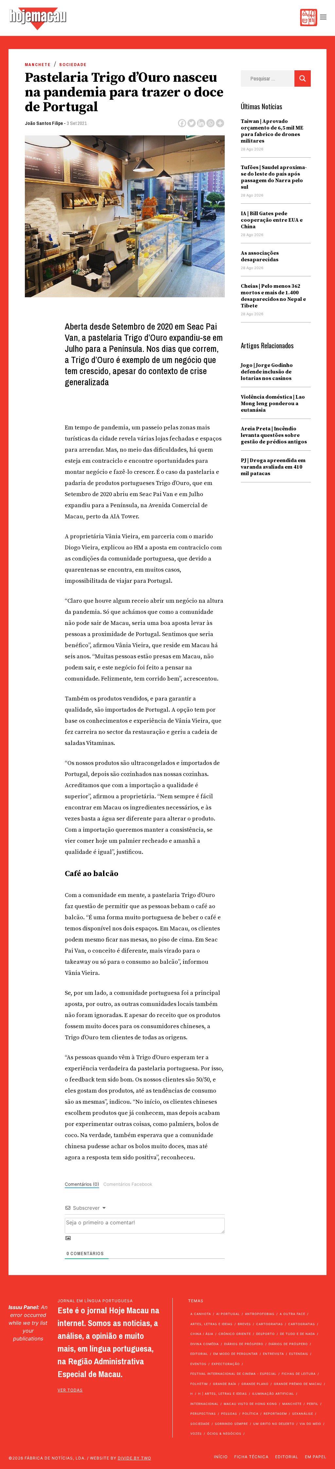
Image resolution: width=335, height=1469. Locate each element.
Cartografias (269, 1324)
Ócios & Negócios (224, 1433)
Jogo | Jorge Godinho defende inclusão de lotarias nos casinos (267, 372)
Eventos (198, 1364)
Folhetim (199, 1384)
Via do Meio (310, 1424)
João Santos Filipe (44, 123)
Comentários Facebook (127, 1184)
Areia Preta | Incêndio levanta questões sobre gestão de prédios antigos (274, 435)
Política (250, 1413)
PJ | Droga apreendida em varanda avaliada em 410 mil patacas (273, 467)
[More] (220, 123)
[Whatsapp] (210, 123)
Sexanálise (302, 1413)
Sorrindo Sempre (231, 1424)
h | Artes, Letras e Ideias (222, 1393)
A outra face (292, 1314)
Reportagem (275, 1413)
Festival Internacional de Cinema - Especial (233, 1373)
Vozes (196, 1433)
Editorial (199, 1354)
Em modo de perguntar (235, 1354)
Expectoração (226, 1364)
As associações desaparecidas (260, 256)
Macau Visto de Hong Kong (250, 1404)
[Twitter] (191, 123)
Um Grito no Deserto (273, 1424)
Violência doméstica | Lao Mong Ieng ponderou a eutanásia (273, 403)
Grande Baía (224, 1384)
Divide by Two (134, 1458)
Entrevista (273, 1354)
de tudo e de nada (297, 1334)
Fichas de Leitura (299, 1373)
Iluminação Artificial (273, 1393)
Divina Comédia (204, 1344)
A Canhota (200, 1314)
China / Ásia (201, 1334)
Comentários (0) (82, 1184)
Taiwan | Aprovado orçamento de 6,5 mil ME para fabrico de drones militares (272, 131)
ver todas (70, 1390)
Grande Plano (255, 1384)
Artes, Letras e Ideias (211, 1324)
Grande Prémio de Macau (298, 1384)
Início (221, 1456)
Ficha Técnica (251, 1456)
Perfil (312, 1404)
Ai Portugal (228, 1314)
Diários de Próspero (243, 1344)
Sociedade (73, 64)
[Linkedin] (201, 123)
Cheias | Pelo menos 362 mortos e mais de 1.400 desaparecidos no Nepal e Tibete (273, 296)
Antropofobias (259, 1314)
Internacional (204, 1404)
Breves (244, 1324)
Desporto (265, 1334)
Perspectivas (203, 1413)
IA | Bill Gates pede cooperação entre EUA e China (272, 220)
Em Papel (315, 1456)
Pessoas (229, 1413)
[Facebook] (182, 123)
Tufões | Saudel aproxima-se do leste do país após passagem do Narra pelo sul (274, 177)
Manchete (38, 64)
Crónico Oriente (235, 1334)
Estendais (298, 1354)
